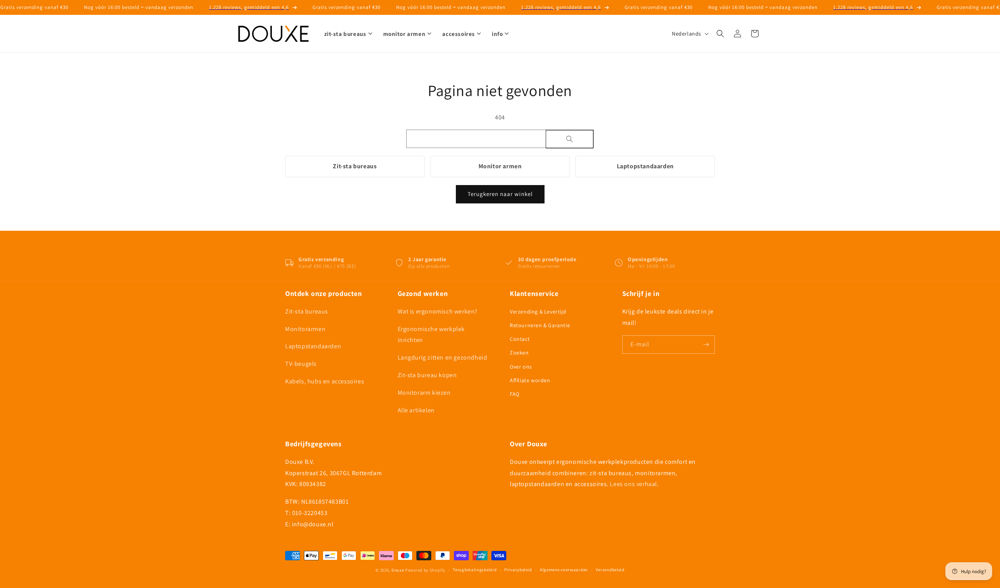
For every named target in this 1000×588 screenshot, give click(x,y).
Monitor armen (500, 166)
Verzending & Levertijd (538, 311)
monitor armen (404, 33)
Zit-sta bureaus (355, 166)
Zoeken (519, 352)
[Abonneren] (705, 344)
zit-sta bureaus (345, 33)
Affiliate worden (530, 380)
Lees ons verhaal (633, 484)
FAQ (515, 393)
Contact (520, 338)
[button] (720, 33)
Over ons (521, 366)
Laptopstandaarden (645, 166)
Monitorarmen (305, 329)
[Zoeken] (569, 139)
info (497, 33)
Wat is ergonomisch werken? (438, 311)
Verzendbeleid (610, 569)
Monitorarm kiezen (424, 392)
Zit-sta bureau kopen (427, 375)
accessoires (458, 33)
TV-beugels (301, 364)
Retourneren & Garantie (540, 325)
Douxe (397, 570)
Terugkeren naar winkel (500, 194)
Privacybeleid (518, 569)
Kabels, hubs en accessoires (324, 381)
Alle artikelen (416, 410)
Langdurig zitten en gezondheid (443, 357)
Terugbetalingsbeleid (474, 569)
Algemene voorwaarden (564, 569)
